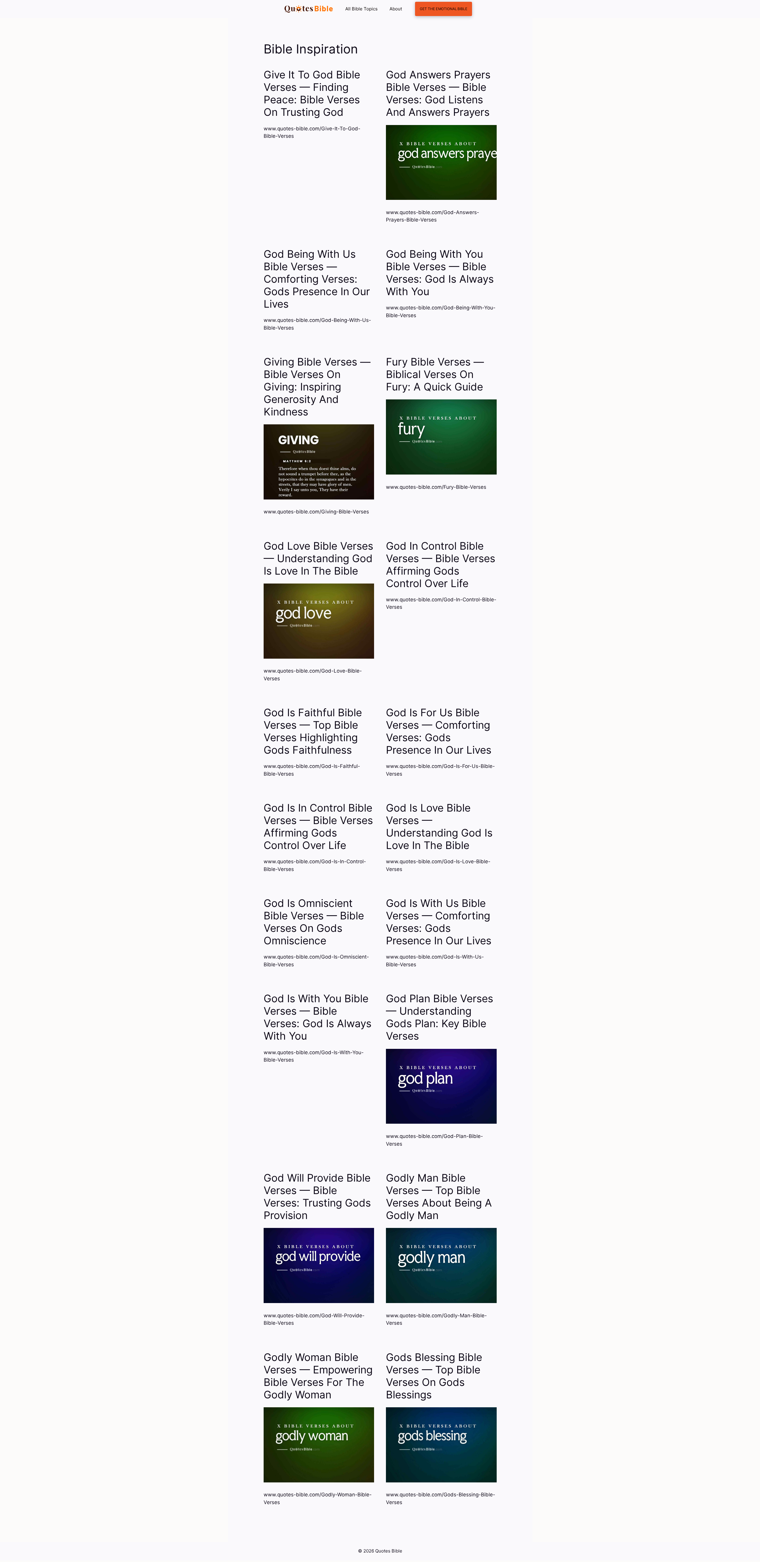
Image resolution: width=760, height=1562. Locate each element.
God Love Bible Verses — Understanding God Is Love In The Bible (318, 558)
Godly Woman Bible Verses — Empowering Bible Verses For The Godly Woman (318, 1376)
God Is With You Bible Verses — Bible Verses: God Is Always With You (317, 1017)
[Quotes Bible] (308, 9)
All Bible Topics (361, 9)
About (396, 9)
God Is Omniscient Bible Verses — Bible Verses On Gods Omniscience (314, 922)
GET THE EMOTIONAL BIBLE (443, 9)
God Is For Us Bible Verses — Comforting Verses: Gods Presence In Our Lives (438, 731)
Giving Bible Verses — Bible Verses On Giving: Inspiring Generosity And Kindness (317, 386)
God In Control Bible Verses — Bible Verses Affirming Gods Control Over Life (440, 564)
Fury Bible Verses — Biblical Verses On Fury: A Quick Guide (435, 374)
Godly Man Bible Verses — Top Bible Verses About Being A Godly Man (439, 1196)
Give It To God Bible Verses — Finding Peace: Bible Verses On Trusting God (312, 93)
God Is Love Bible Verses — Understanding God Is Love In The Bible (439, 826)
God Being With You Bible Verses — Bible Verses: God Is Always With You (440, 273)
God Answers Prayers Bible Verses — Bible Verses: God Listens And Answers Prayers (438, 93)
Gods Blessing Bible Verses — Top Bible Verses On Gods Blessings (434, 1376)
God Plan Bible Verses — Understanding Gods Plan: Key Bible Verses (439, 1017)
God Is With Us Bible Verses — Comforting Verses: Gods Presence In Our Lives (438, 922)
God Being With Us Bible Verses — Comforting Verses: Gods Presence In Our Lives (317, 279)
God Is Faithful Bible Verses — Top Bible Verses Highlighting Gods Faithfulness (313, 731)
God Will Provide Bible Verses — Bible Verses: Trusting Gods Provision (317, 1196)
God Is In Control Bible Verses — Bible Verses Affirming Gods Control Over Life (318, 826)
